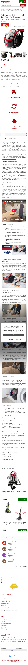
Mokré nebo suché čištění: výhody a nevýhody (13, 447)
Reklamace (3, 605)
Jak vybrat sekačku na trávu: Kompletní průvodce (12, 637)
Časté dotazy (4, 600)
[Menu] (24, 1)
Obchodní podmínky (5, 609)
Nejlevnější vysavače (13, 452)
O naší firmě (4, 620)
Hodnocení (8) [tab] (9, 135)
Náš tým (3, 621)
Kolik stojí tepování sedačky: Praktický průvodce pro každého (13, 642)
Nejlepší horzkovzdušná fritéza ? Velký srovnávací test (13, 639)
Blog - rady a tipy (5, 607)
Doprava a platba (5, 603)
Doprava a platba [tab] (17, 135)
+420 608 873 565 (7, 580)
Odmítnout (18, 339)
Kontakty (3, 598)
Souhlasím (14, 335)
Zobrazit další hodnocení (21, 566)
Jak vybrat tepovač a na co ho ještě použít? (12, 440)
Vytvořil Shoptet (15, 656)
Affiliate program (5, 629)
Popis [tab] (3, 135)
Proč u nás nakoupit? (6, 623)
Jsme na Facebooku (7, 582)
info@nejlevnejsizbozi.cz (9, 578)
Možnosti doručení (7, 68)
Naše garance (4, 625)
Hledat (23, 5)
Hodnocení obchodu (5, 601)
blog (7, 435)
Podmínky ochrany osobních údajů (9, 610)
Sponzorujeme (4, 627)
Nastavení (10, 339)
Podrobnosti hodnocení (19, 26)
